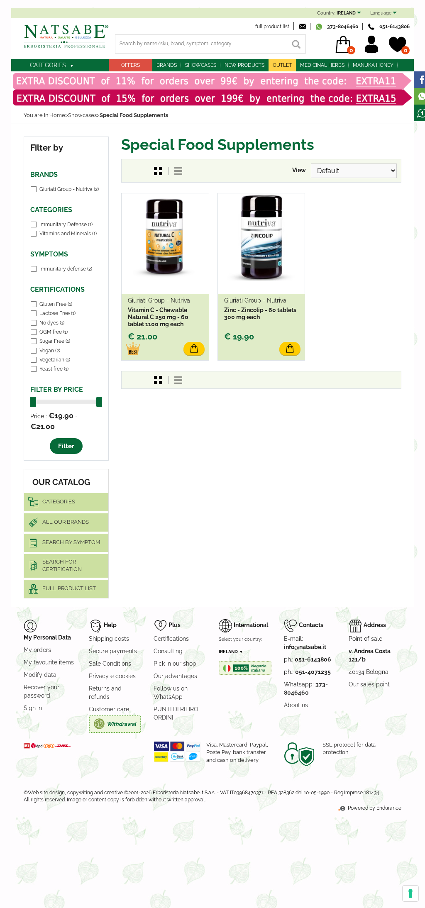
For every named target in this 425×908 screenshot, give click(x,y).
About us (296, 705)
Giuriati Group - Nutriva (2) (69, 189)
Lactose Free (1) (57, 313)
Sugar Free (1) (54, 341)
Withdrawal (121, 724)
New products (244, 65)
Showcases (200, 65)
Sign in (33, 708)
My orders (37, 650)
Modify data (40, 674)
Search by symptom (71, 542)
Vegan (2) (49, 351)
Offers (130, 65)
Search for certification (62, 566)
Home (57, 115)
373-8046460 (342, 26)
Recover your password (41, 691)
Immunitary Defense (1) (66, 224)
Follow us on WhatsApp (171, 692)
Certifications (171, 638)
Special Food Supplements (134, 115)
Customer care (109, 709)
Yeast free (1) (53, 369)
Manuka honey (373, 65)
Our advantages (175, 676)
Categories (48, 65)
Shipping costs (109, 638)
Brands (166, 65)
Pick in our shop (175, 663)
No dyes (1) (51, 323)
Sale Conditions (110, 663)
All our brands (65, 522)
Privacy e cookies (112, 676)
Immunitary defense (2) (65, 269)
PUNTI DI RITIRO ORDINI (176, 713)
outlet (282, 65)
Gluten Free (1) (55, 304)
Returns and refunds (105, 692)
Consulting (168, 651)
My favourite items (49, 662)
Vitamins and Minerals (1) (68, 234)
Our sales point (369, 684)
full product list (272, 26)
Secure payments (113, 651)
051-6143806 (394, 26)
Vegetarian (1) (54, 360)
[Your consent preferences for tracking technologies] (410, 893)
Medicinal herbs (322, 65)
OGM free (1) (53, 332)
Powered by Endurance (374, 808)
